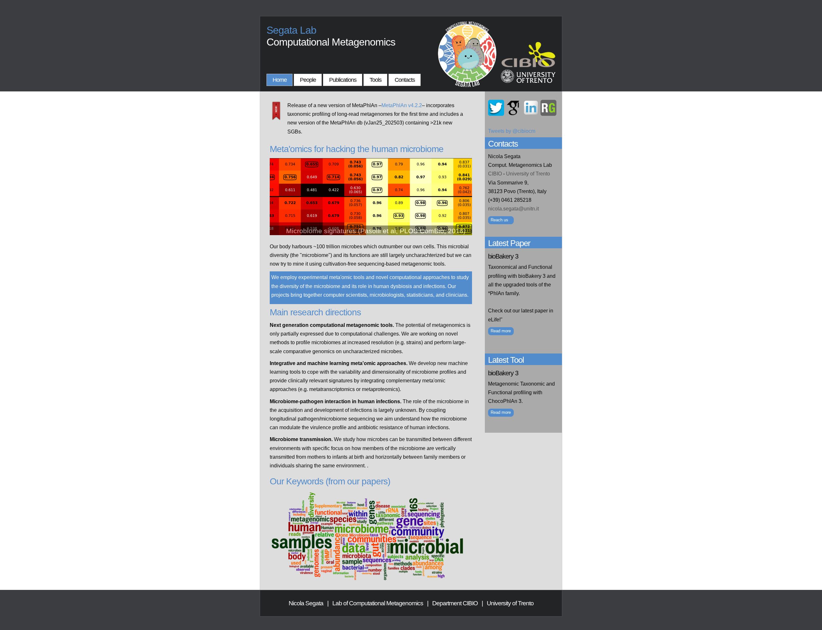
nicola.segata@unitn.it (513, 208)
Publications (342, 80)
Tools (375, 80)
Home (280, 80)
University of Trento (528, 173)
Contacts (405, 80)
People (308, 80)
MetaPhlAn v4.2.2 (401, 105)
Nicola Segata (306, 603)
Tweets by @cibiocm (511, 131)
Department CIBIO (455, 603)
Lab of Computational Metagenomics (377, 603)
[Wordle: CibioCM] (368, 580)
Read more (501, 330)
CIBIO (495, 173)
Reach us (499, 219)
